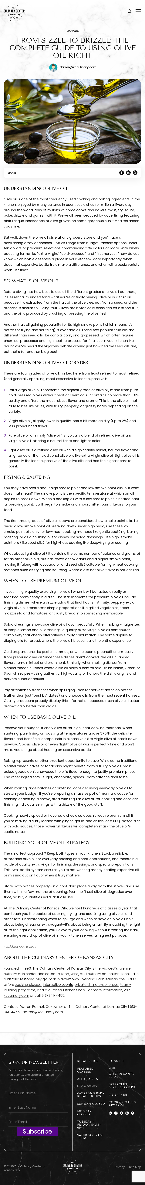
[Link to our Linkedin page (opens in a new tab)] (127, 1113)
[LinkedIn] (128, 172)
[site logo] (14, 13)
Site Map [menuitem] (135, 1167)
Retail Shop (88, 1061)
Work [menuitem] (112, 1068)
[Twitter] (135, 172)
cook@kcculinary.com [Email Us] (122, 1104)
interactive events (58, 984)
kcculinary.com (16, 995)
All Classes (87, 1079)
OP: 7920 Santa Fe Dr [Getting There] (121, 1075)
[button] (129, 11)
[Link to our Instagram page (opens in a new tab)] (110, 1113)
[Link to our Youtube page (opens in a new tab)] (121, 1113)
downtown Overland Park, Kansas (89, 979)
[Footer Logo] (72, 1167)
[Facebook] (121, 172)
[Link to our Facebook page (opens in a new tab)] (115, 1113)
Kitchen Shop (74, 990)
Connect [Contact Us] (117, 1061)
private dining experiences (96, 984)
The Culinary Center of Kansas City (37, 908)
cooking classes (28, 984)
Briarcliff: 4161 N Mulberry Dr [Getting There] (122, 1086)
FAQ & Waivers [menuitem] (87, 1086)
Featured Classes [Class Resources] (85, 1070)
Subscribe (37, 1131)
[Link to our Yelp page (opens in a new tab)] (132, 1113)
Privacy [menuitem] (120, 1167)
